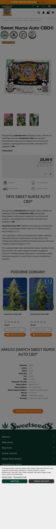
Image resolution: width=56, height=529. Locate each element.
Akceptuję (15, 481)
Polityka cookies (7, 477)
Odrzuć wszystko (41, 481)
